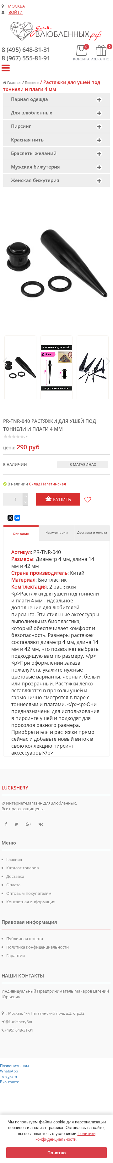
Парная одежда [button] (29, 99)
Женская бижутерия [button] (35, 180)
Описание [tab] (21, 533)
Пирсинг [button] (21, 126)
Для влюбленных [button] (31, 112)
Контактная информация (30, 902)
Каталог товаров (22, 868)
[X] (10, 518)
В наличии (15, 464)
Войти (15, 12)
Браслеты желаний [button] (33, 153)
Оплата (13, 885)
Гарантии (15, 955)
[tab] (56, 99)
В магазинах (82, 464)
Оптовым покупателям (28, 893)
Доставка (15, 876)
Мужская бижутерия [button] (35, 166)
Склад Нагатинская (47, 484)
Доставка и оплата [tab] (92, 532)
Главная (14, 859)
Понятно (56, 1152)
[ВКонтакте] (17, 518)
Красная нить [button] (27, 139)
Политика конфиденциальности (37, 947)
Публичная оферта (24, 938)
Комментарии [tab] (57, 532)
